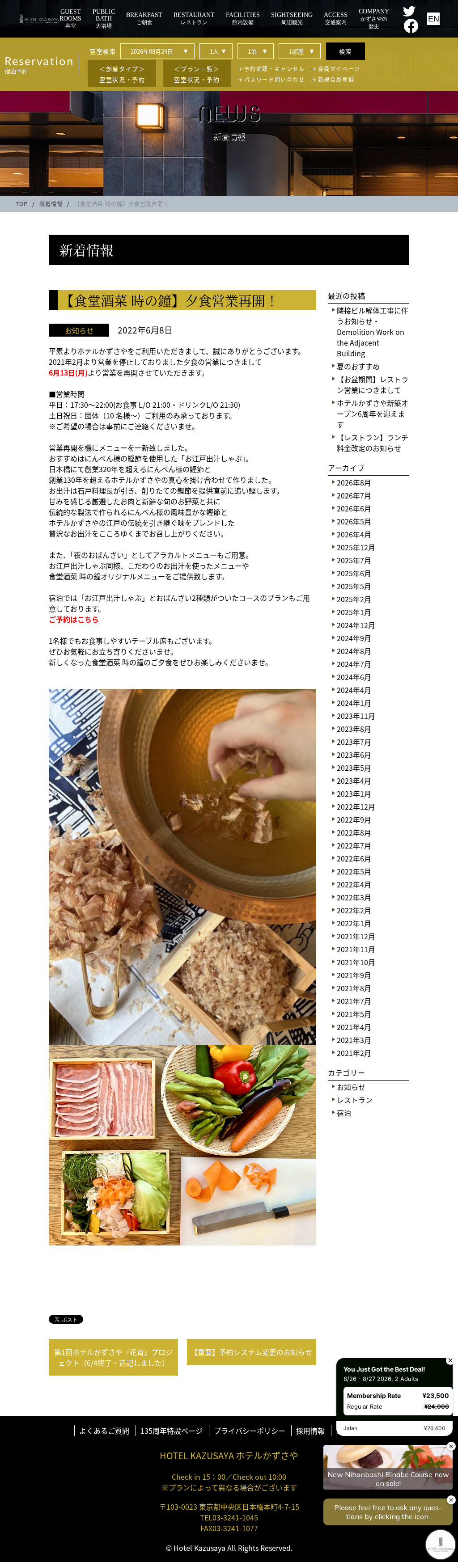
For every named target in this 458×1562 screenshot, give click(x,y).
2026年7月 (354, 495)
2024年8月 (354, 651)
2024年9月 (354, 638)
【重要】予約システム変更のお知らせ (251, 1352)
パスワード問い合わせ (274, 79)
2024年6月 (354, 676)
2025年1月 (354, 612)
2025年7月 (354, 560)
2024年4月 (354, 689)
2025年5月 (354, 586)
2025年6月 (354, 573)
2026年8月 (354, 482)
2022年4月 (354, 884)
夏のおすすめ (358, 366)
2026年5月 (354, 521)
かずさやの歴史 (374, 19)
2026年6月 (354, 508)
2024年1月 (354, 702)
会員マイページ (339, 68)
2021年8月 (354, 988)
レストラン (355, 1099)
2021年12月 (356, 936)
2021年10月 (356, 962)
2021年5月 (354, 1014)
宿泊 (344, 1112)
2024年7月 (354, 664)
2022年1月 (354, 923)
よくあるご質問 (104, 1430)
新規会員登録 (336, 79)
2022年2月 (354, 910)
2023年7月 (354, 741)
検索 (345, 51)
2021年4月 (354, 1027)
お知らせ (351, 1086)
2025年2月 (354, 599)
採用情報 (310, 1430)
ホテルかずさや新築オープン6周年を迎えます (372, 413)
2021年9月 (354, 975)
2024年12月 (356, 625)
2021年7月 (354, 1001)
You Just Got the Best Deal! (383, 1368)
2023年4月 (354, 780)
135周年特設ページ (171, 1430)
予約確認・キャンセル (274, 68)
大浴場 (104, 18)
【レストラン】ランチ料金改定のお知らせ (372, 442)
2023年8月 (354, 728)
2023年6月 (354, 754)
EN (433, 18)
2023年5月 (354, 767)
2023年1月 (354, 793)
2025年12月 (356, 547)
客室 (70, 18)
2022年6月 (354, 858)
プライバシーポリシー (249, 1430)
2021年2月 (354, 1052)
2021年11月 (356, 949)
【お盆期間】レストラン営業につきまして (372, 384)
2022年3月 (354, 897)
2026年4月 (354, 534)
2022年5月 (354, 871)
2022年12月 (356, 806)
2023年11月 (356, 715)
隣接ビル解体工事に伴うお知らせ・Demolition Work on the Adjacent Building (372, 332)
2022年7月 (354, 845)
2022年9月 (354, 819)
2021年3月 (354, 1039)
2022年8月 (354, 832)
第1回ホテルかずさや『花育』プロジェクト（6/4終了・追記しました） (113, 1357)
